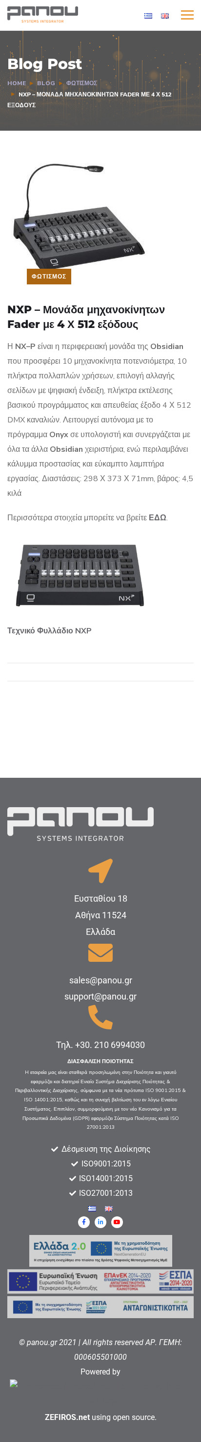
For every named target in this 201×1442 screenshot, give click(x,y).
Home (16, 83)
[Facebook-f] (84, 1222)
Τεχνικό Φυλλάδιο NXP (49, 631)
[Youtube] (117, 1222)
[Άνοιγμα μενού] (187, 15)
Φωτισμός (81, 83)
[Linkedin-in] (100, 1222)
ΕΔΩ (157, 517)
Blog (46, 83)
